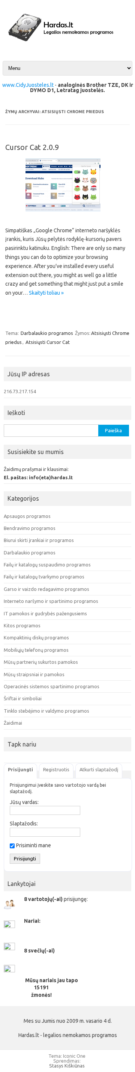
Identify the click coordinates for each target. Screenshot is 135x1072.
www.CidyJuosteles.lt (28, 85)
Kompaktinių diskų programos (36, 637)
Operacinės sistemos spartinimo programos (51, 686)
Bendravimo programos (30, 528)
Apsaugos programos (27, 516)
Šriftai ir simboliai (23, 698)
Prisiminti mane (33, 845)
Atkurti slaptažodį (99, 769)
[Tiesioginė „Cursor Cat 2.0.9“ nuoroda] (68, 214)
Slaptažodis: (24, 824)
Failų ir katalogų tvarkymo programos (44, 576)
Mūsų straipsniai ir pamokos (34, 674)
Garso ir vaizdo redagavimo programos (46, 589)
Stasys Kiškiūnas (67, 1065)
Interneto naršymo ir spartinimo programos (51, 601)
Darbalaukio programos (47, 333)
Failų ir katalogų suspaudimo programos (47, 564)
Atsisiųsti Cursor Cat (48, 342)
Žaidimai (13, 722)
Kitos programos (22, 625)
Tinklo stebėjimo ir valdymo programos (46, 710)
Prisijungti (20, 769)
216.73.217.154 (20, 391)
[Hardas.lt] (67, 47)
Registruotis (56, 769)
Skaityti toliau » (46, 293)
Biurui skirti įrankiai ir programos (39, 540)
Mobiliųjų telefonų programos (36, 650)
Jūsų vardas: (24, 802)
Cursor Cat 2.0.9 (32, 147)
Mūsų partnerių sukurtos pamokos (41, 662)
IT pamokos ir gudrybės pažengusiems (45, 613)
